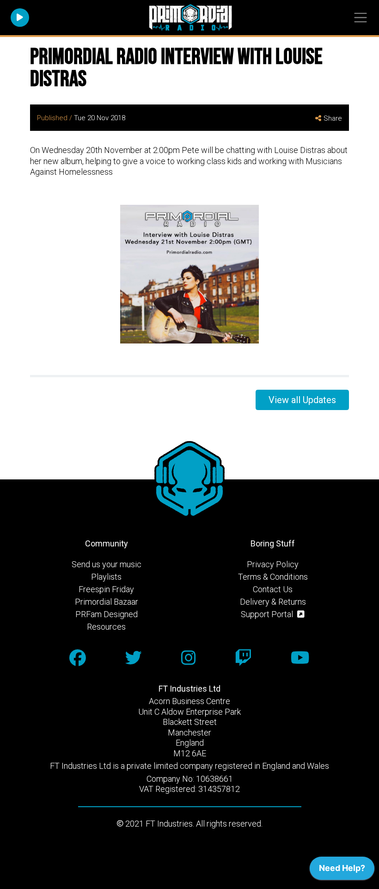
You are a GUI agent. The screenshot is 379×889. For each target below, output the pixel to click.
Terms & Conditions (273, 577)
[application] (342, 870)
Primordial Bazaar (106, 602)
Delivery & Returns (273, 602)
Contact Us (273, 589)
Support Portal (268, 614)
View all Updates (302, 399)
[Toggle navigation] (360, 17)
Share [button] (333, 118)
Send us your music (106, 564)
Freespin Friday (106, 589)
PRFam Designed (106, 614)
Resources (106, 626)
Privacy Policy (273, 564)
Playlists (106, 577)
